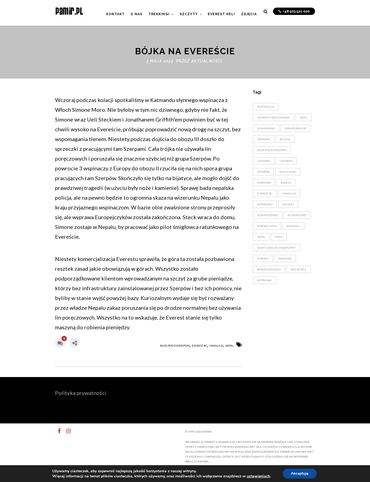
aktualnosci (206, 61)
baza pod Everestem (175, 345)
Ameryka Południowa (273, 117)
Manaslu (293, 226)
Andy (303, 117)
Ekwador (264, 182)
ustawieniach (258, 476)
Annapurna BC (296, 128)
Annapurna (266, 128)
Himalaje (216, 345)
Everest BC (199, 345)
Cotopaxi (263, 171)
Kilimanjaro (297, 215)
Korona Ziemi (267, 226)
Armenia (263, 139)
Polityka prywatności (80, 393)
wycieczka (298, 269)
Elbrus (286, 182)
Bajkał (285, 139)
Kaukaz (288, 204)
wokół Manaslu (269, 269)
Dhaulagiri (287, 171)
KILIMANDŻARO (267, 215)
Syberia (262, 258)
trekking (285, 258)
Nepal (229, 345)
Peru (279, 236)
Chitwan (286, 160)
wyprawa (264, 280)
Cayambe (263, 160)
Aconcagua (265, 106)
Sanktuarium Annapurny (276, 247)
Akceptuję (300, 473)
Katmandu (265, 204)
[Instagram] (66, 431)
